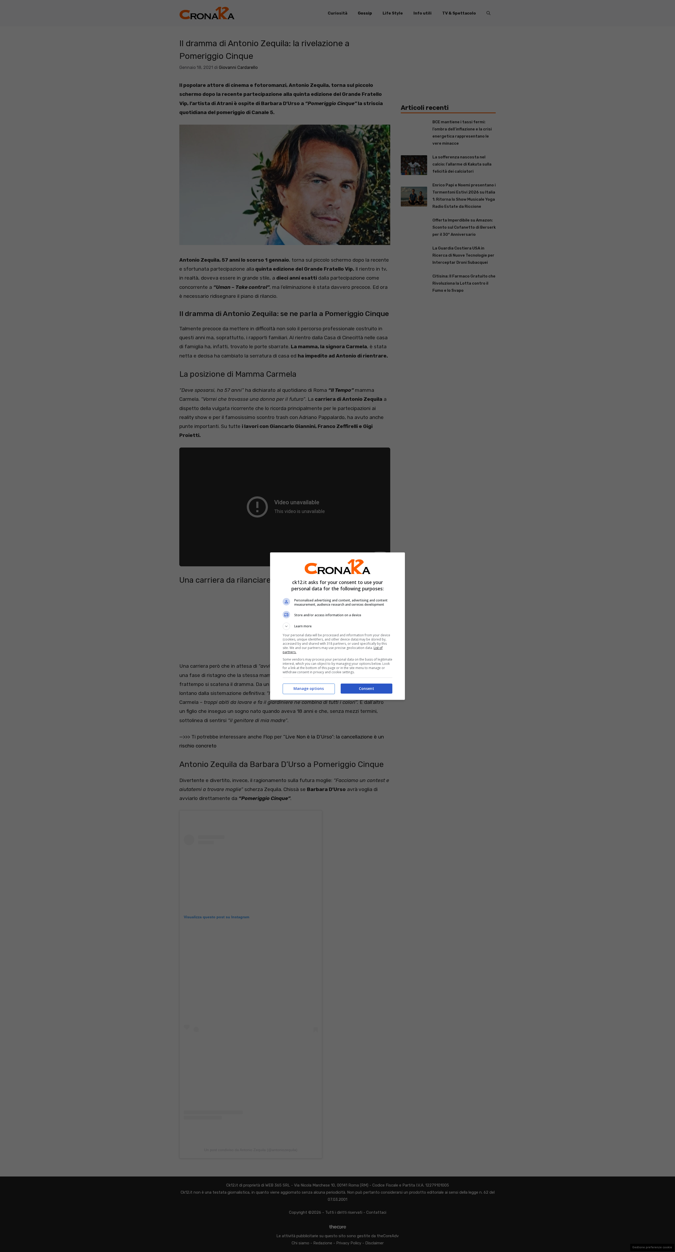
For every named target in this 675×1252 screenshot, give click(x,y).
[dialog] (337, 626)
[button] (337, 626)
